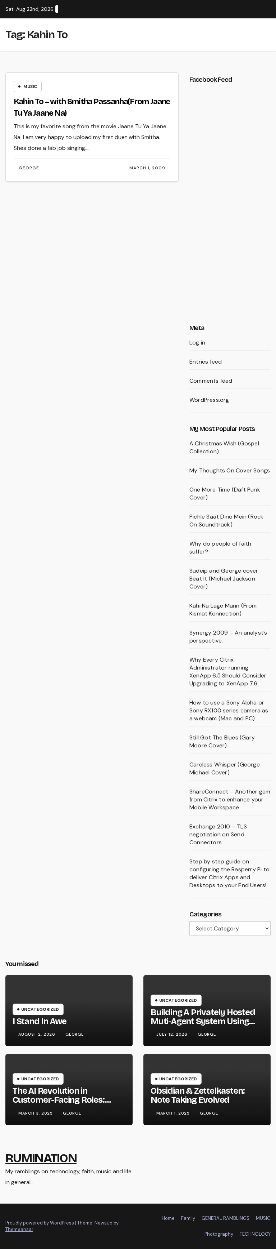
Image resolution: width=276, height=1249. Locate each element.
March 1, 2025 (173, 1113)
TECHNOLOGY (255, 1234)
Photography (218, 1234)
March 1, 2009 (147, 168)
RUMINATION (41, 1158)
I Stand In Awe (39, 1021)
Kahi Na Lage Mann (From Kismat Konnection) (223, 609)
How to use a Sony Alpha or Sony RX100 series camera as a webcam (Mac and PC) (228, 710)
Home (168, 1218)
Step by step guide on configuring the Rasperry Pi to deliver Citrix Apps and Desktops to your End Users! (229, 873)
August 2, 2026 (37, 1034)
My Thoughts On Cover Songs (229, 470)
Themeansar (19, 1229)
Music (30, 86)
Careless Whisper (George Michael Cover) (224, 768)
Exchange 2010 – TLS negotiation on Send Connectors (218, 834)
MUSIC (263, 1218)
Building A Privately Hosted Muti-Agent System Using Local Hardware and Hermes (206, 1021)
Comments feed (211, 381)
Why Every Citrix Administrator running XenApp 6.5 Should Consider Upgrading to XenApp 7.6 (227, 671)
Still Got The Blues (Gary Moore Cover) (222, 741)
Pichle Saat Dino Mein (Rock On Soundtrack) (226, 520)
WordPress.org (209, 400)
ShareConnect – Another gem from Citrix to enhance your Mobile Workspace (229, 799)
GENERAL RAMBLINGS (225, 1218)
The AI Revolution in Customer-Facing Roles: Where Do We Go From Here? (68, 1100)
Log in (197, 342)
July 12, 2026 (172, 1034)
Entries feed (205, 361)
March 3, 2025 (36, 1113)
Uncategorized (40, 1009)
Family (188, 1218)
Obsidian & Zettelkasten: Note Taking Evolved (198, 1095)
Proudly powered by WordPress (40, 1223)
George (29, 168)
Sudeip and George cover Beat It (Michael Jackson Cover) (223, 578)
